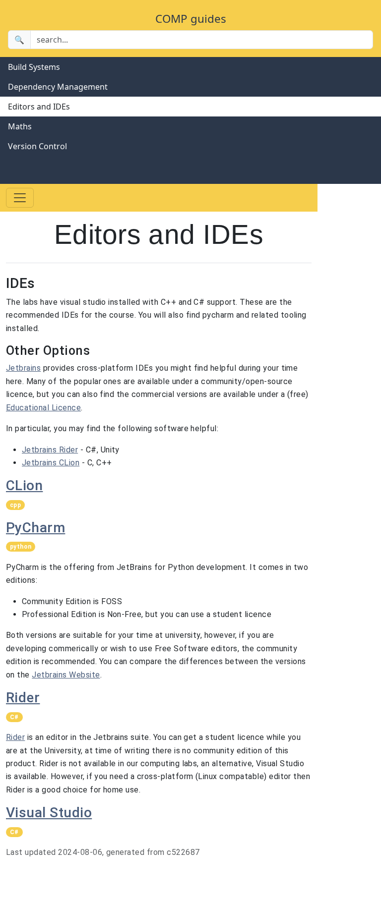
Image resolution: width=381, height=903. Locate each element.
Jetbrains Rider (50, 449)
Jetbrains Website (66, 674)
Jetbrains (23, 368)
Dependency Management (58, 86)
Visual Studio (49, 812)
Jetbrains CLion (50, 462)
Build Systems (34, 66)
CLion (24, 485)
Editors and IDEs (39, 106)
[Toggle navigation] (20, 198)
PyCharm (35, 527)
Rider (23, 697)
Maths (20, 126)
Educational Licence (43, 407)
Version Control (37, 146)
